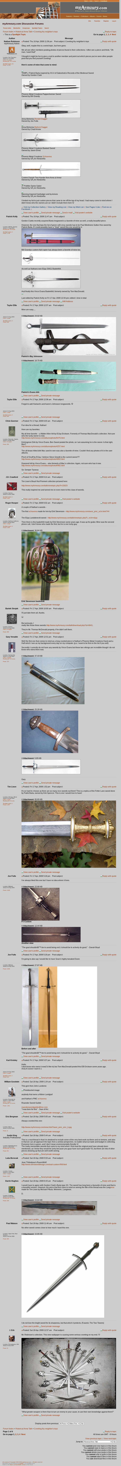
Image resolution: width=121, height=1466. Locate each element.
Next (114, 34)
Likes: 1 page (6, 318)
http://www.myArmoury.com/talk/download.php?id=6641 (69, 625)
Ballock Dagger (41, 127)
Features (69, 16)
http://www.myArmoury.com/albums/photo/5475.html (43, 438)
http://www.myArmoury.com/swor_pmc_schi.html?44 (87, 511)
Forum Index (8, 32)
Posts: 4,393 (6, 527)
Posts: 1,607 (6, 804)
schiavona (33, 511)
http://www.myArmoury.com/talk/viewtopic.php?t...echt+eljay (72, 518)
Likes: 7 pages (7, 1173)
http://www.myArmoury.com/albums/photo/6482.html (43, 466)
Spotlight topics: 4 (8, 526)
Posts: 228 (6, 1200)
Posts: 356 (6, 444)
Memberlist (16, 28)
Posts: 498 (6, 632)
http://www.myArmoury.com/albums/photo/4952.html (43, 459)
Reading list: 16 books (9, 659)
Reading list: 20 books (9, 1103)
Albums (92, 16)
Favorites (97, 21)
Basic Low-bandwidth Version (18, 1464)
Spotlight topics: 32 (8, 63)
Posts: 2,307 (6, 1176)
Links (91, 1)
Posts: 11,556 (7, 65)
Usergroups (26, 28)
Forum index (7, 28)
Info (89, 21)
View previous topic (93, 1439)
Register (106, 21)
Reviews (76, 16)
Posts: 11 (5, 1130)
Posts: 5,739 (6, 233)
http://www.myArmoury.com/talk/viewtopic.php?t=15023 (44, 486)
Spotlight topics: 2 (8, 232)
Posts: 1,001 (6, 1105)
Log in (114, 21)
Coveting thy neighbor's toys (46, 32)
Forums (99, 16)
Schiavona (47, 157)
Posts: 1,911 (6, 498)
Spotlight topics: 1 (8, 497)
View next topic (110, 1439)
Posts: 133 (6, 661)
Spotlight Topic (19, 34)
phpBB (21, 1463)
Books (105, 16)
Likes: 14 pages (7, 441)
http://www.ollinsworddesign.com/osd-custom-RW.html (44, 1164)
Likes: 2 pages (7, 1073)
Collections (85, 16)
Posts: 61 (5, 1348)
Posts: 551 (6, 1151)
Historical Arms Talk (23, 32)
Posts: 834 (6, 1077)
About (86, 1)
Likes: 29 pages (7, 60)
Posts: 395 (6, 1239)
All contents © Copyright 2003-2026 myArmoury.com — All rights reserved (22, 1462)
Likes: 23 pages (7, 629)
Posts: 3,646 (6, 890)
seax (112, 1187)
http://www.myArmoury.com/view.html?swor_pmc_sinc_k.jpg (47, 1127)
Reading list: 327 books (9, 61)
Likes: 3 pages (7, 657)
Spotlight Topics (37, 28)
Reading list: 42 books (9, 229)
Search (96, 1)
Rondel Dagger (41, 119)
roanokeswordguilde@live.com (35, 1107)
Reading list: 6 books (8, 801)
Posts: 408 (6, 322)
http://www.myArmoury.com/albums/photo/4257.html (43, 446)
